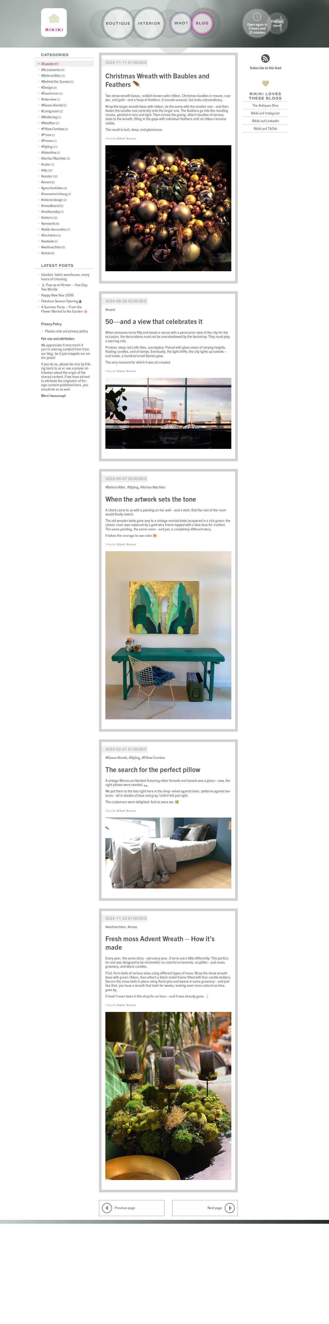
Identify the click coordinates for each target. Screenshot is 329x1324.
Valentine (51, 152)
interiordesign (54, 199)
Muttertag (51, 117)
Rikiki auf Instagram (265, 113)
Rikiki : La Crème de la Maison (54, 22)
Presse (49, 140)
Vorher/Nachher (56, 158)
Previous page (125, 1207)
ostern (50, 217)
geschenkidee (54, 188)
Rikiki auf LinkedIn (265, 121)
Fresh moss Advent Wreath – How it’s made (160, 942)
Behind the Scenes (58, 81)
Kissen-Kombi (54, 105)
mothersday (53, 211)
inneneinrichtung (56, 194)
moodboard (52, 205)
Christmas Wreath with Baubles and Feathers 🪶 (157, 79)
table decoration (56, 229)
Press (48, 134)
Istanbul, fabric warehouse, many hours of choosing (65, 276)
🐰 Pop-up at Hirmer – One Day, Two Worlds (64, 287)
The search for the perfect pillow (152, 769)
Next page (214, 1207)
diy (47, 170)
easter (50, 176)
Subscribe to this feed (265, 68)
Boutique (118, 23)
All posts (49, 63)
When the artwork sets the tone (150, 498)
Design (49, 87)
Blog (202, 23)
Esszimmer (52, 93)
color (48, 164)
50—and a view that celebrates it (154, 321)
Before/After (53, 75)
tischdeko (51, 235)
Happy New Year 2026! (57, 295)
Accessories (53, 69)
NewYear (50, 123)
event (48, 182)
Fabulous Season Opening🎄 (61, 301)
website (50, 241)
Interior (149, 23)
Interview (51, 99)
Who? (181, 23)
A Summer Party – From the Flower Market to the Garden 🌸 (64, 309)
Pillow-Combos (55, 128)
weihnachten (53, 247)
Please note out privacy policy (66, 331)
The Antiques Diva (265, 105)
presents (50, 223)
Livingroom (52, 111)
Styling (50, 146)
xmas (48, 253)
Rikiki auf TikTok (265, 128)
